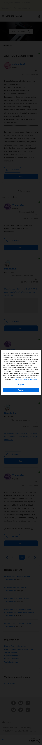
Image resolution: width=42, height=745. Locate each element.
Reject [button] (21, 384)
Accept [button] (21, 390)
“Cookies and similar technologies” (25, 379)
